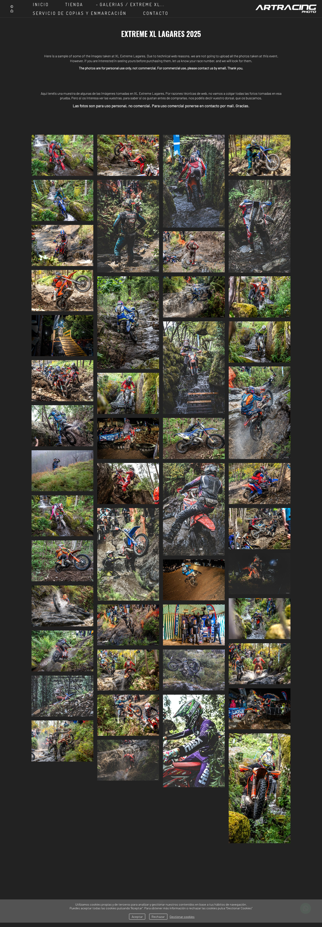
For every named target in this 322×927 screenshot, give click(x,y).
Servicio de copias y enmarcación (80, 13)
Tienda (74, 4)
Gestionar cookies (182, 916)
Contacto (155, 13)
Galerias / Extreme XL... (132, 4)
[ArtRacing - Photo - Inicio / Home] (286, 9)
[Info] (12, 7)
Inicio (41, 4)
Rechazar (158, 916)
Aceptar (137, 916)
